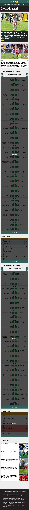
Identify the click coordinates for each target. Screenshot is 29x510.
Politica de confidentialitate (10, 491)
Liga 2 (5, 4)
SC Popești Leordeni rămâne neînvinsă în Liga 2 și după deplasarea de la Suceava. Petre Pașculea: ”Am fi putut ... (9, 476)
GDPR (20, 491)
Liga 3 (8, 4)
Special (23, 4)
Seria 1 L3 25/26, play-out (14, 268)
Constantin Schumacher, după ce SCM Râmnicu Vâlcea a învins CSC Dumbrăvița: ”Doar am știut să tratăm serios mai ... (9, 445)
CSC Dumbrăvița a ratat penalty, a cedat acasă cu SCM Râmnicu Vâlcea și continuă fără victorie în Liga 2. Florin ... (9, 461)
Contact (24, 491)
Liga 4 (12, 4)
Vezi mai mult (14, 232)
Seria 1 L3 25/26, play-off (14, 74)
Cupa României (17, 4)
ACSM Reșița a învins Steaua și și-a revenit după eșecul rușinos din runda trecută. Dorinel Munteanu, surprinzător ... (9, 469)
